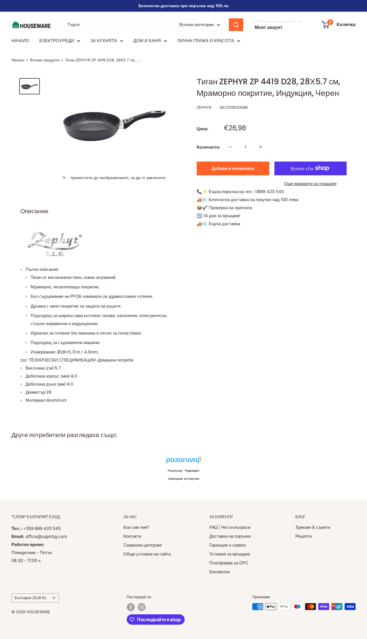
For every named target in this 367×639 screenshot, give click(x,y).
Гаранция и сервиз (227, 545)
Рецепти (303, 536)
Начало (17, 60)
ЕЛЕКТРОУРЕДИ (56, 40)
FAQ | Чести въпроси (229, 527)
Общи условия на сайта (147, 554)
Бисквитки (219, 571)
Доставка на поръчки (230, 536)
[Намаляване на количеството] (230, 147)
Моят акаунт (268, 27)
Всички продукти (44, 60)
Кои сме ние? (136, 527)
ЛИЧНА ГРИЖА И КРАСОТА (205, 40)
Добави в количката (233, 168)
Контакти (132, 536)
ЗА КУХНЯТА (103, 40)
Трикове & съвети (312, 527)
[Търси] (236, 24)
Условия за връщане (229, 554)
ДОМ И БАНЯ (147, 40)
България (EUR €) (30, 598)
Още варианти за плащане (310, 183)
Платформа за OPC (228, 563)
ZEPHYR (204, 107)
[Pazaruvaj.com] (183, 461)
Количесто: (208, 146)
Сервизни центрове (142, 545)
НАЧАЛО (20, 40)
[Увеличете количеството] (261, 147)
